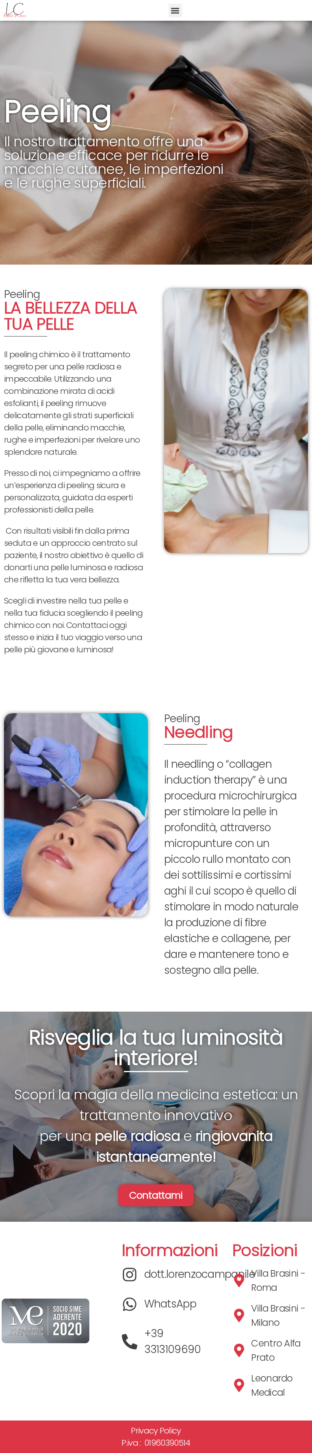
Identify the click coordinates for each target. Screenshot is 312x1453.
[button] (175, 10)
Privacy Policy (156, 1430)
